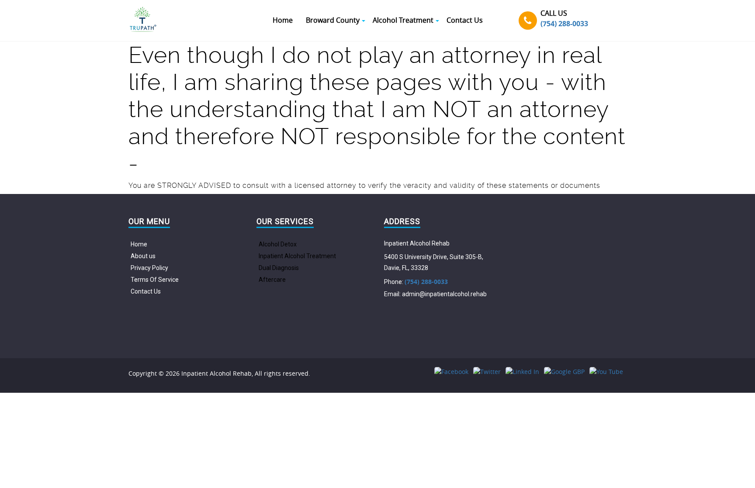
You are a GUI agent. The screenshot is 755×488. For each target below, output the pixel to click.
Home (139, 244)
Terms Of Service (155, 279)
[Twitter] (487, 371)
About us (143, 256)
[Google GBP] (564, 371)
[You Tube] (606, 371)
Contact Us (146, 291)
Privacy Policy (149, 267)
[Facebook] (451, 371)
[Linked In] (522, 371)
